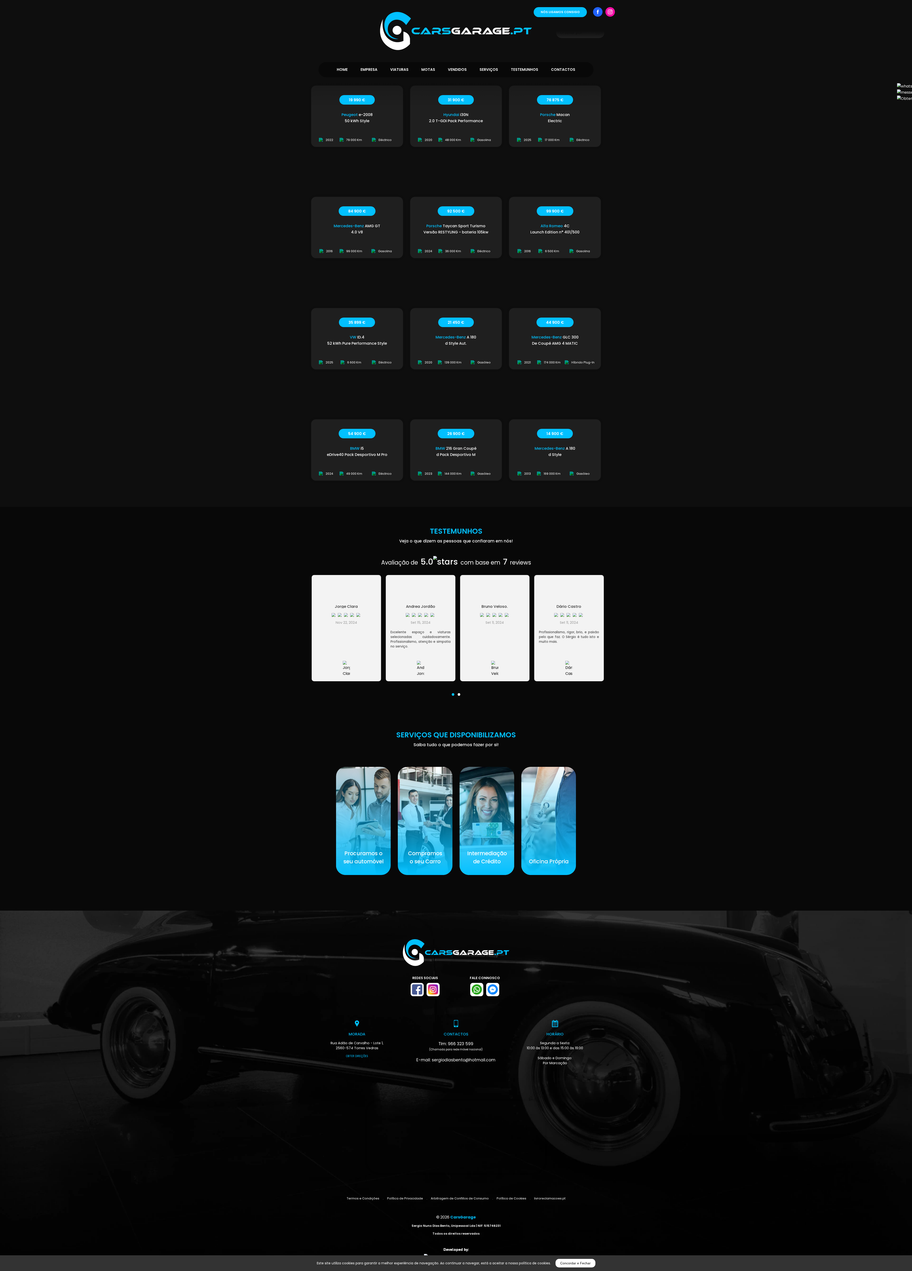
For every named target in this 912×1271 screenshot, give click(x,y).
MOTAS (428, 69)
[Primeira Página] (456, 25)
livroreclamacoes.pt (549, 1198)
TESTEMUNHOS (524, 69)
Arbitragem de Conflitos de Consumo (460, 1198)
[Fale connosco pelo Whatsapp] (477, 989)
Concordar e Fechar (575, 1263)
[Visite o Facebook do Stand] (417, 989)
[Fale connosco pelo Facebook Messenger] (493, 989)
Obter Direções (357, 1056)
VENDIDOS (457, 69)
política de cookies (534, 1263)
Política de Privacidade (405, 1198)
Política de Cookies (511, 1198)
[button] (453, 691)
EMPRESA (369, 69)
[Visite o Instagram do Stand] (433, 989)
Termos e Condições (363, 1198)
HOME (342, 69)
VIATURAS (399, 69)
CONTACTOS (563, 69)
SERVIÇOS (489, 69)
